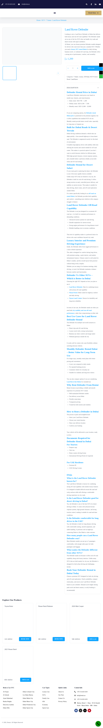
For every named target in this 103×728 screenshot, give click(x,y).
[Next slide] (58, 73)
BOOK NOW (25, 639)
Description (72, 88)
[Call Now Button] (98, 723)
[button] (86, 4)
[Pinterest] (89, 710)
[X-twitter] (85, 710)
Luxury (81, 77)
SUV (43, 20)
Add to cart (90, 68)
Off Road (86, 77)
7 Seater (48, 20)
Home (38, 20)
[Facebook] (76, 710)
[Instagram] (80, 710)
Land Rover (74, 79)
